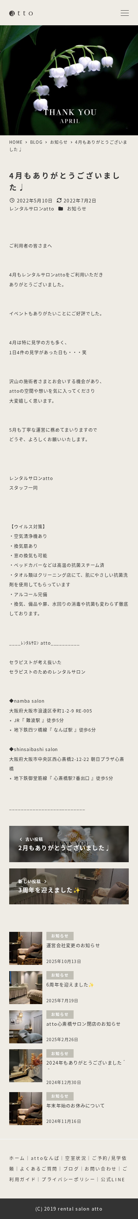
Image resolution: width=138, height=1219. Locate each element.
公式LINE (113, 1179)
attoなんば (45, 1158)
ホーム (17, 1158)
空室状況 (76, 1158)
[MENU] (125, 13)
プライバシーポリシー (68, 1179)
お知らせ (76, 208)
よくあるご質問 (38, 1168)
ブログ (71, 1168)
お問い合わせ (101, 1168)
